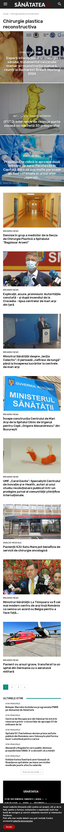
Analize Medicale (12, 543)
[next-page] (24, 687)
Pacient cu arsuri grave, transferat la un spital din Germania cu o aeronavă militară (31, 668)
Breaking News (32, 156)
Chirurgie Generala (32, 52)
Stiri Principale (12, 704)
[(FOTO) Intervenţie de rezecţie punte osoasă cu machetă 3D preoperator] (32, 109)
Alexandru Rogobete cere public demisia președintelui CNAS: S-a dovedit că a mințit (30, 749)
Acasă (5, 13)
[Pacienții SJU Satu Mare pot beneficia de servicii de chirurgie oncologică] (32, 521)
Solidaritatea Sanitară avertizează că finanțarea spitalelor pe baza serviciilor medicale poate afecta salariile (27, 762)
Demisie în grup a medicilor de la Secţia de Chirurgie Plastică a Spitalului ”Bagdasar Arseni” (30, 238)
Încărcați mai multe (31, 772)
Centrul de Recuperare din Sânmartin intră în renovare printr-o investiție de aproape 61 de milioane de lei (31, 721)
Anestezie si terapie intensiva (32, 116)
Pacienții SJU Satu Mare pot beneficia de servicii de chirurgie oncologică (31, 548)
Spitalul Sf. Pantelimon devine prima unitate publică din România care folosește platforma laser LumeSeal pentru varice (31, 736)
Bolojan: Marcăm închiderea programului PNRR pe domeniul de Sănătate (31, 708)
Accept (9, 827)
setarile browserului (23, 821)
